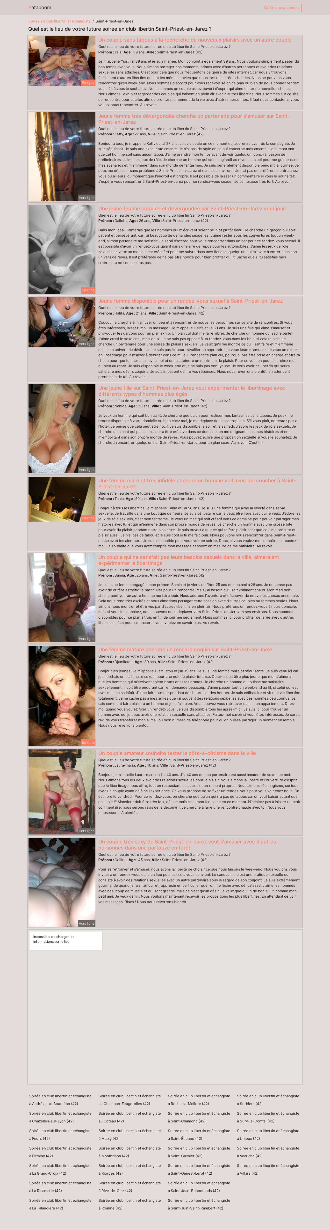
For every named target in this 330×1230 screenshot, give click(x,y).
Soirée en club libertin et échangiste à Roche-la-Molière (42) (199, 1100)
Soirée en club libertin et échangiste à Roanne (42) (130, 1204)
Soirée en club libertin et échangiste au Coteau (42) (130, 1117)
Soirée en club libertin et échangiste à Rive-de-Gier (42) (130, 1187)
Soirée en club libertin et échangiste (59, 21)
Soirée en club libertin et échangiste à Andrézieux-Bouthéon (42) (60, 1100)
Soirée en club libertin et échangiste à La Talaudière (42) (60, 1204)
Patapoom (39, 7)
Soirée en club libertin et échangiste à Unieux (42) (268, 1134)
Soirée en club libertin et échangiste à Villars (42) (268, 1169)
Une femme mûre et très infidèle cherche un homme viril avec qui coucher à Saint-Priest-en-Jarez (197, 483)
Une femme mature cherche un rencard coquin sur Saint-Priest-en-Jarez (185, 649)
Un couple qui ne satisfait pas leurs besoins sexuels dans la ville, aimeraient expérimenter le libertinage (188, 560)
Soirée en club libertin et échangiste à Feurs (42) (60, 1134)
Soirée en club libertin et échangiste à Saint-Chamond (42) (199, 1117)
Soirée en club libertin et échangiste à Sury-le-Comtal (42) (268, 1117)
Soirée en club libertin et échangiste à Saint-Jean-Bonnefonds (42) (199, 1187)
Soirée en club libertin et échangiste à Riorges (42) (130, 1169)
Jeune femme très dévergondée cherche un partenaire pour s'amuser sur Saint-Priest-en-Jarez (194, 119)
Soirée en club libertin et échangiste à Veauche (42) (268, 1152)
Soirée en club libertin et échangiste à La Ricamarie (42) (60, 1187)
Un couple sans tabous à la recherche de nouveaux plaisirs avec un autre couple (195, 40)
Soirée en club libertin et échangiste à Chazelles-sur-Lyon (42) (60, 1117)
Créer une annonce (281, 7)
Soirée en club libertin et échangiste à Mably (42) (130, 1134)
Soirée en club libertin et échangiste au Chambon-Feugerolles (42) (130, 1100)
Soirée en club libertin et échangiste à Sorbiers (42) (268, 1100)
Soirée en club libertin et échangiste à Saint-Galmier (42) (199, 1152)
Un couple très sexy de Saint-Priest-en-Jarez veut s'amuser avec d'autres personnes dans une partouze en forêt (187, 845)
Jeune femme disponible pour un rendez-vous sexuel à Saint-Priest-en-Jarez (190, 301)
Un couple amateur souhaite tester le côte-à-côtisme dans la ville (177, 753)
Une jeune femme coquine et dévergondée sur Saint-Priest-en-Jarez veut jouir (192, 208)
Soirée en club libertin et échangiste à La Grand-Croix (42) (60, 1169)
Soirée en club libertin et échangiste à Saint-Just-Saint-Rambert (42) (199, 1204)
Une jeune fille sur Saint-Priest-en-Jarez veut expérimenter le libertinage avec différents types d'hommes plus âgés (191, 391)
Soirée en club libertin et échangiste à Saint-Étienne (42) (199, 1134)
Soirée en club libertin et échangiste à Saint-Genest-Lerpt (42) (199, 1169)
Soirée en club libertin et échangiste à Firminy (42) (60, 1152)
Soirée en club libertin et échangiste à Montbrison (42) (130, 1152)
